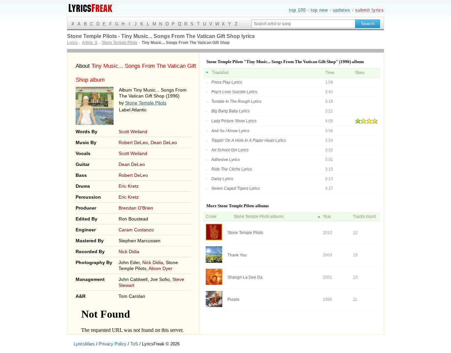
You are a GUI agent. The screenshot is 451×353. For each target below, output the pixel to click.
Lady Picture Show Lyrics (234, 121)
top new (319, 10)
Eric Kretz (129, 186)
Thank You (237, 255)
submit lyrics (369, 10)
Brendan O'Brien (136, 208)
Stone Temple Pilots (145, 102)
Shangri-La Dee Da (244, 277)
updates (341, 10)
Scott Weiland (133, 131)
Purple (233, 299)
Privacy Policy (112, 343)
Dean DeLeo (164, 142)
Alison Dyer (160, 268)
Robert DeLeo (133, 142)
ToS (134, 343)
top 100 (297, 10)
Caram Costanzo (136, 229)
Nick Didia (129, 251)
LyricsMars (84, 343)
